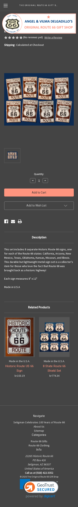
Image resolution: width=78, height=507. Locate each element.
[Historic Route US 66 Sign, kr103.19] (19, 337)
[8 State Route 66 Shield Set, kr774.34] (54, 337)
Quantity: (39, 174)
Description (39, 237)
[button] (39, 489)
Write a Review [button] (53, 37)
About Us (39, 426)
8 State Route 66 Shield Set (54, 368)
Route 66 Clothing (39, 445)
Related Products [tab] (39, 307)
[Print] (20, 221)
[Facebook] (6, 221)
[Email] (13, 221)
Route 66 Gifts (39, 441)
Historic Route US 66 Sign (19, 368)
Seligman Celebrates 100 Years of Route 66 (39, 422)
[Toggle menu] (5, 5)
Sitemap (39, 430)
